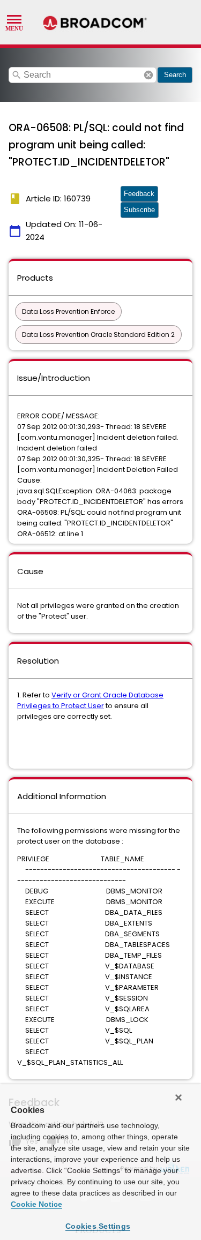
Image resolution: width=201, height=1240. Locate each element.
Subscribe (139, 210)
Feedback (139, 194)
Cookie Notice (36, 1204)
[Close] (178, 1097)
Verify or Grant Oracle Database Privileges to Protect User (90, 700)
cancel (148, 75)
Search (175, 75)
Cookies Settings (97, 1226)
